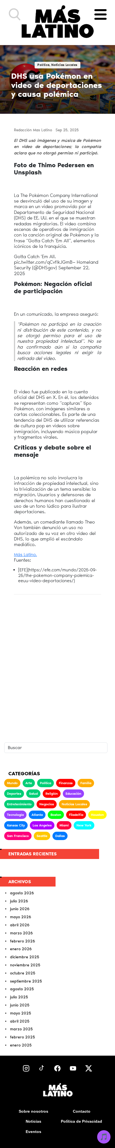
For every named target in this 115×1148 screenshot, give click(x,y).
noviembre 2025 (25, 965)
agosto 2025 (22, 989)
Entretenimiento (19, 804)
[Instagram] (26, 1068)
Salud (33, 794)
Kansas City (16, 825)
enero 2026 (21, 949)
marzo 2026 (21, 933)
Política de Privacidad (81, 1121)
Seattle (42, 836)
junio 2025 (19, 1005)
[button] (14, 14)
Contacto (81, 1111)
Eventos (33, 1132)
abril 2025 (19, 1021)
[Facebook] (57, 1068)
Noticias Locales (74, 804)
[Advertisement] (57, 665)
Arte (28, 783)
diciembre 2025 (24, 957)
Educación (73, 794)
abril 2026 (20, 925)
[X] (88, 1068)
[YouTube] (73, 1068)
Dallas (60, 836)
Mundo (12, 783)
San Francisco (18, 836)
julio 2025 (19, 997)
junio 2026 (20, 909)
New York (84, 825)
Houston (97, 815)
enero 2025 (21, 1045)
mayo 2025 (20, 1013)
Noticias (33, 1121)
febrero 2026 (22, 941)
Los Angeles (42, 825)
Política (45, 783)
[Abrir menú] (100, 14)
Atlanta (37, 815)
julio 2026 (19, 901)
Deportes (14, 794)
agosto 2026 (22, 893)
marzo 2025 (21, 1029)
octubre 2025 (22, 973)
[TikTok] (41, 1068)
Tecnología (15, 815)
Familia (85, 783)
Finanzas (66, 783)
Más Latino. (25, 554)
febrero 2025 (22, 1037)
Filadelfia (76, 815)
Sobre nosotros (33, 1111)
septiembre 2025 (26, 981)
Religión (51, 794)
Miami (64, 825)
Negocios (46, 804)
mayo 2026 (20, 917)
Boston (56, 815)
